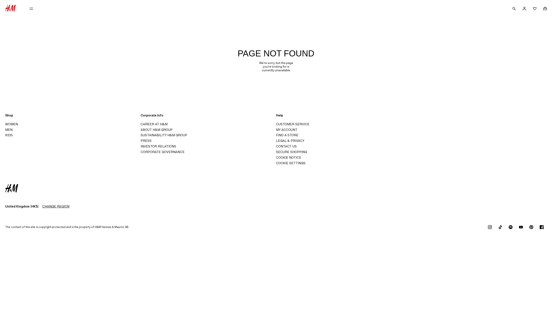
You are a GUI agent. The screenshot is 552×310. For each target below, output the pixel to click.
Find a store (287, 135)
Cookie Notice (288, 157)
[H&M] (10, 8)
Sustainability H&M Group (164, 135)
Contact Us (286, 146)
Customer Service (292, 124)
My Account (286, 130)
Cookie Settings (291, 163)
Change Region (55, 206)
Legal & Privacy (290, 141)
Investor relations (158, 146)
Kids (9, 135)
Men (9, 130)
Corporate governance (163, 152)
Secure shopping (291, 152)
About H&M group (156, 130)
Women (11, 124)
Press (146, 141)
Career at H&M (154, 124)
